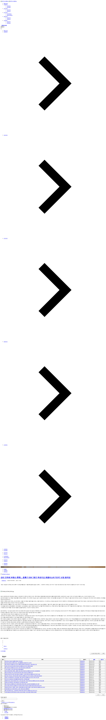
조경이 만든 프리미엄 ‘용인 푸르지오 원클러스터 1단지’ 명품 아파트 (19, 666)
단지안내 (5, 12)
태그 (103, 694)
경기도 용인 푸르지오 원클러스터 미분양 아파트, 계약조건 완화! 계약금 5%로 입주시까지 (23, 685)
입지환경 (9, 7)
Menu (2, 26)
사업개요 (9, 6)
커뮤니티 (9, 11)
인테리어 (9, 19)
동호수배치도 (9, 15)
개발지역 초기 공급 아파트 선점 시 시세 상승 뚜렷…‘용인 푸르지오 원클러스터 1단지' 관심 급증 (24, 680)
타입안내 (9, 17)
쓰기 (98, 694)
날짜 (94, 659)
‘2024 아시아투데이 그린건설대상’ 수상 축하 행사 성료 (16, 682)
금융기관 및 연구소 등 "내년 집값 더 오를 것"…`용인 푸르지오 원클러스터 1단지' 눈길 (22, 674)
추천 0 (5, 646)
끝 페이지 (13, 702)
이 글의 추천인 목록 (95, 653)
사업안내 (5, 4)
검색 (2, 700)
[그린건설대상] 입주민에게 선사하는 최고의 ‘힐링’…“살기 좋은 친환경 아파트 (20, 692)
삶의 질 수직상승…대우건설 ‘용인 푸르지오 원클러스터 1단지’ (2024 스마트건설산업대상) (23, 675)
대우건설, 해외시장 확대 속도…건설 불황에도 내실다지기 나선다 (18, 662)
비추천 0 (5, 648)
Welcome (6, 3)
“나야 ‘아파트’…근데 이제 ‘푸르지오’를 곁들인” (14, 669)
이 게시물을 (3, 651)
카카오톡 (6, 712)
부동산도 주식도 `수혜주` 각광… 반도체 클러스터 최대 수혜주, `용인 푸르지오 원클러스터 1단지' (25, 687)
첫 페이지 (3, 702)
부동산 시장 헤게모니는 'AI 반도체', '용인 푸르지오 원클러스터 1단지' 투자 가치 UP (22, 677)
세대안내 (5, 16)
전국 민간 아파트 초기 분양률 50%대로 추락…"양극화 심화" (17, 679)
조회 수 (102, 659)
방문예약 (9, 21)
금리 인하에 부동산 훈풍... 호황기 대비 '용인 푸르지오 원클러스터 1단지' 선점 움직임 (35, 577)
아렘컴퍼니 (4, 580)
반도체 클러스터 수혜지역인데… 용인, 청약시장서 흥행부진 (17, 688)
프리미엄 (5, 8)
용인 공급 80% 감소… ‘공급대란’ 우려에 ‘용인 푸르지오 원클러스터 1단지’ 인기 (21, 690)
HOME (5, 569)
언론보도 (9, 23)
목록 (103, 653)
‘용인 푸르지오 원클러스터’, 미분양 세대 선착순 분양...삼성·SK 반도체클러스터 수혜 (22, 684)
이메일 (5, 711)
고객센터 (5, 20)
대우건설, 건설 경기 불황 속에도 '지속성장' (14, 661)
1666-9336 (8, 708)
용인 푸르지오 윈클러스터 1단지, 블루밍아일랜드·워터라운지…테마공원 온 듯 (21, 664)
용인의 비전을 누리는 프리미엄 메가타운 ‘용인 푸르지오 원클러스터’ (19, 672)
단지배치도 (9, 13)
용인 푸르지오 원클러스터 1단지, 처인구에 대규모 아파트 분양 (17, 667)
